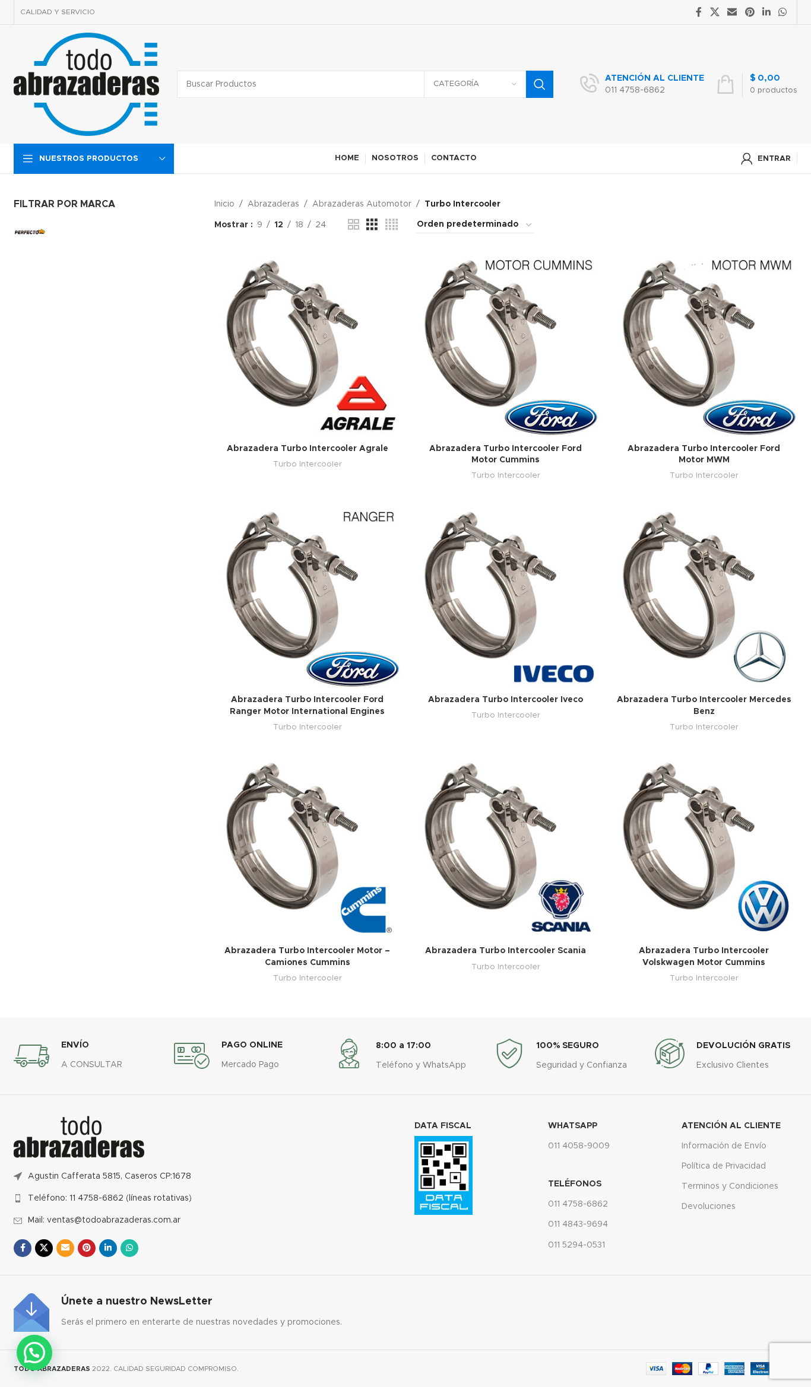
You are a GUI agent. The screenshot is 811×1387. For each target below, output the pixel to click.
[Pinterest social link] (749, 12)
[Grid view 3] (372, 225)
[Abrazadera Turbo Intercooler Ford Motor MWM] (704, 344)
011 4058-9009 (579, 1146)
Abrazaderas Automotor (361, 204)
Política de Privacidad (724, 1166)
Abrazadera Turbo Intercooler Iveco (505, 700)
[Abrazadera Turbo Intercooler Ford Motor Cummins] (506, 344)
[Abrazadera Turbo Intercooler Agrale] (307, 344)
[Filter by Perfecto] (30, 231)
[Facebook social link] (699, 12)
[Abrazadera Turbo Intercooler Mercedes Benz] (704, 596)
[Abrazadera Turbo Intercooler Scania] (506, 847)
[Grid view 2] (353, 225)
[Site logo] (86, 84)
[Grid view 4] (391, 225)
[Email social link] (732, 12)
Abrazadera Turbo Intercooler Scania (505, 951)
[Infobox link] (642, 84)
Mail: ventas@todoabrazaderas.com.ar (104, 1220)
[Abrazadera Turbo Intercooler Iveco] (506, 596)
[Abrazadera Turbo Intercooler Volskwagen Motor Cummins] (704, 847)
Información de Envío (724, 1146)
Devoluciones (709, 1206)
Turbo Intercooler (307, 464)
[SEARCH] (539, 84)
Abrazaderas (273, 204)
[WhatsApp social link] (783, 12)
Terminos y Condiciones (730, 1186)
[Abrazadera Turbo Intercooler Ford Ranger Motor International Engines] (307, 596)
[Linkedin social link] (766, 12)
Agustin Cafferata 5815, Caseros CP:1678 (109, 1176)
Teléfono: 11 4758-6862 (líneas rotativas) (110, 1198)
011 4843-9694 (578, 1224)
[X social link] (714, 12)
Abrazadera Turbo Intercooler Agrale (307, 449)
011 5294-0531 (576, 1245)
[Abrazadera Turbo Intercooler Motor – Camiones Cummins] (307, 847)
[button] (34, 1352)
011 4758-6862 (578, 1204)
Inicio (224, 204)
